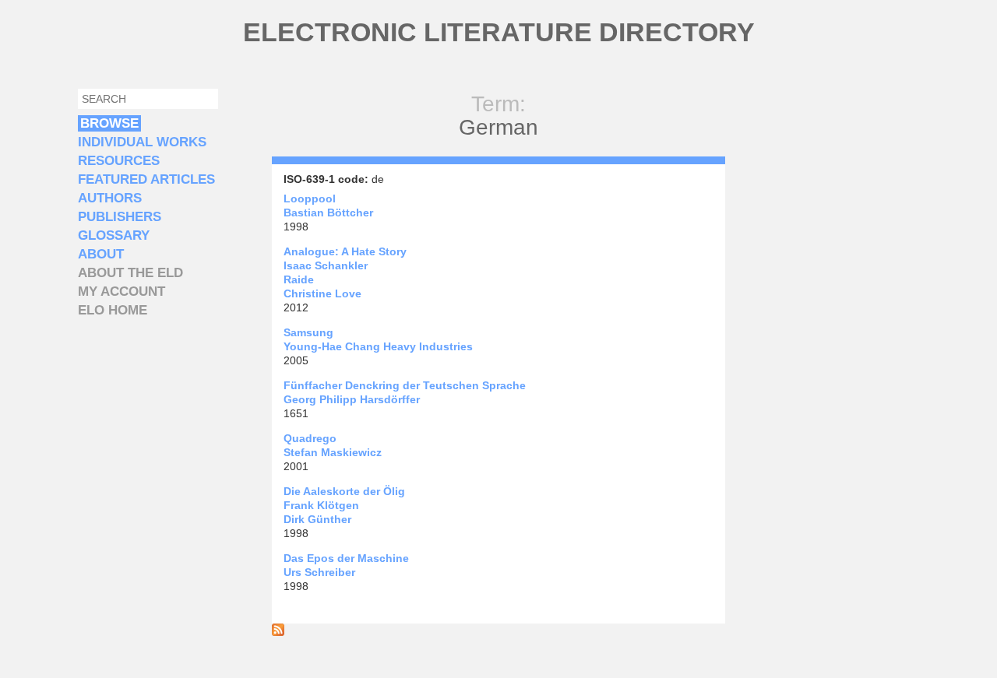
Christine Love (322, 293)
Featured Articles (146, 179)
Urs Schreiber (319, 572)
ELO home (112, 310)
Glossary (114, 235)
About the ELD (130, 272)
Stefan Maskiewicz (333, 452)
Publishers (119, 216)
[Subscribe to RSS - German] (278, 632)
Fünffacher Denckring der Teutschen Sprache (405, 385)
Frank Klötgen (321, 505)
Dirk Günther (317, 519)
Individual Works (142, 142)
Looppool (310, 198)
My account (121, 291)
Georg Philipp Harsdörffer (352, 399)
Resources (119, 160)
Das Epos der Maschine (346, 558)
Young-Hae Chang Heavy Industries (378, 346)
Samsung (308, 332)
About (101, 254)
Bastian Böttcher (328, 212)
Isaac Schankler (326, 265)
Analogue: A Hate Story (345, 251)
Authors (110, 198)
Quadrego (310, 438)
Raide (299, 279)
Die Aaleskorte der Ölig (344, 491)
